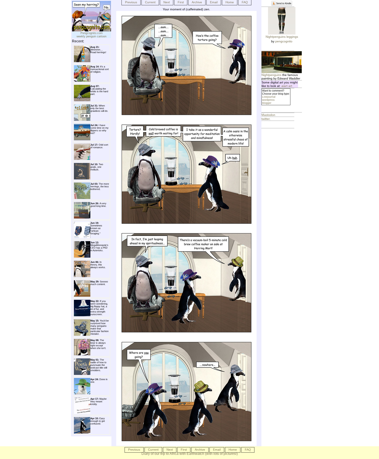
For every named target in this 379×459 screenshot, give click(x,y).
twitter (265, 119)
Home (229, 2)
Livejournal (268, 96)
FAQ (245, 2)
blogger (266, 103)
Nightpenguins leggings (282, 36)
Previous (131, 2)
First (181, 2)
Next (166, 2)
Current (150, 2)
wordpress (268, 99)
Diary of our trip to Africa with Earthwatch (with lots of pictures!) (189, 453)
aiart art (286, 86)
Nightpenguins (271, 75)
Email (214, 2)
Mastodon (268, 115)
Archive (197, 2)
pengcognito (283, 41)
